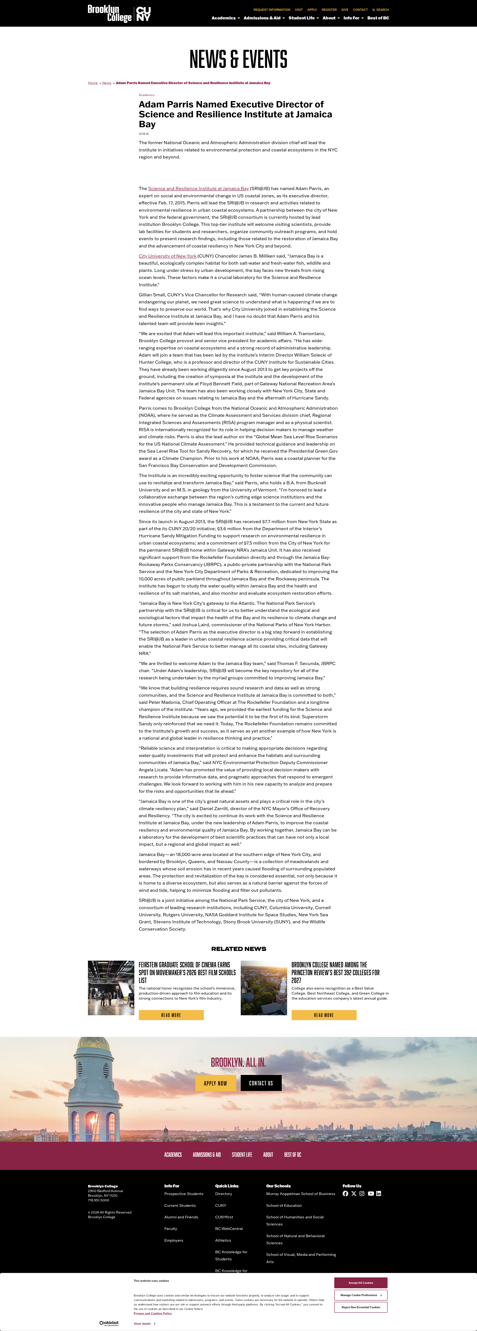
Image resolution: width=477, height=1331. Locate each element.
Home (93, 83)
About (329, 18)
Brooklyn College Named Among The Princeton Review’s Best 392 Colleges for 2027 (336, 972)
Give (344, 10)
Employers (173, 1240)
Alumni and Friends (181, 1216)
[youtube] (370, 1193)
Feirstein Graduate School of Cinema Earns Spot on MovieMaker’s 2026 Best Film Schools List (187, 972)
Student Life (302, 18)
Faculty (170, 1228)
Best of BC (378, 18)
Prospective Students (183, 1193)
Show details (142, 1323)
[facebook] (345, 1193)
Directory (223, 1193)
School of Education (284, 1205)
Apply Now (216, 1083)
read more (171, 1015)
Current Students (180, 1205)
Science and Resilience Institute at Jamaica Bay (198, 188)
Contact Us (261, 1083)
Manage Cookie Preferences (359, 1294)
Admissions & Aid (262, 18)
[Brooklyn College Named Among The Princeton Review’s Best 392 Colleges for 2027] (264, 988)
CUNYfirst (224, 1216)
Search (382, 10)
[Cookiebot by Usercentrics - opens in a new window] (109, 1324)
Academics (224, 18)
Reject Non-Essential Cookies (361, 1307)
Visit (299, 10)
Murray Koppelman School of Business (300, 1193)
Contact (360, 10)
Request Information (272, 10)
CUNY (220, 1205)
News (106, 83)
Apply (312, 10)
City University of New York (167, 256)
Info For (351, 18)
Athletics (223, 1240)
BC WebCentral (229, 1228)
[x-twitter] (354, 1193)
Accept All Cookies (361, 1282)
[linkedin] (379, 1193)
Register (329, 10)
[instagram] (362, 1193)
